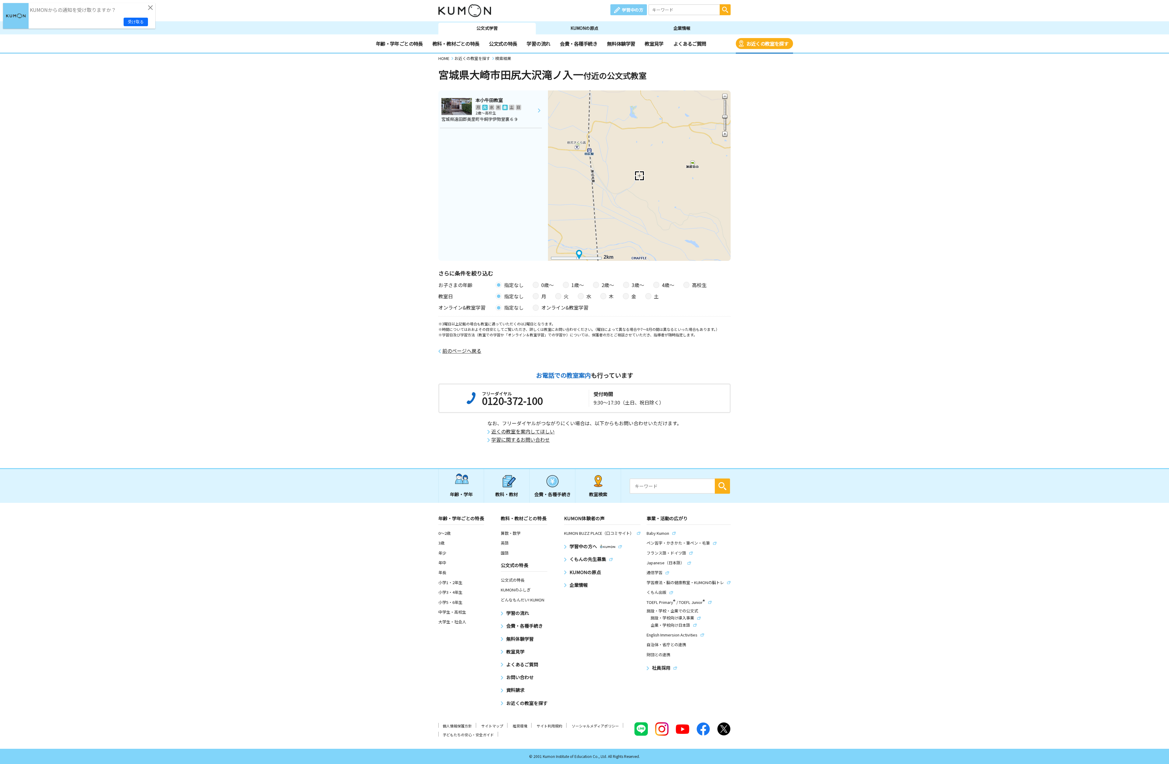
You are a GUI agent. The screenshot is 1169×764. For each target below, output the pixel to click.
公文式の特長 (503, 43)
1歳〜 (577, 285)
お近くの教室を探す (767, 43)
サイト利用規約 (549, 725)
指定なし (514, 285)
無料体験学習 (621, 43)
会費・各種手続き (578, 43)
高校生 (699, 285)
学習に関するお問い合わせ (520, 439)
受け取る (136, 21)
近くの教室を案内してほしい (523, 431)
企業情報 (681, 28)
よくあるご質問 (689, 43)
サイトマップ (492, 725)
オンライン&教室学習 (564, 307)
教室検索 (598, 494)
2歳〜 (608, 285)
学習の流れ (538, 43)
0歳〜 (547, 285)
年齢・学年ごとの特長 (399, 43)
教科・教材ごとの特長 (456, 43)
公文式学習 (487, 28)
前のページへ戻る (461, 351)
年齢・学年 (461, 494)
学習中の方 (632, 10)
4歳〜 (668, 285)
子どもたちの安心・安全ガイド (468, 734)
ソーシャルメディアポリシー (595, 725)
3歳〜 (638, 285)
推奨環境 (520, 725)
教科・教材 (506, 494)
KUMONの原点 (584, 28)
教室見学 (654, 43)
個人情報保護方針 (457, 725)
